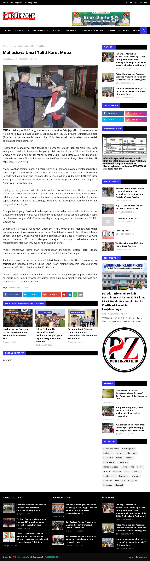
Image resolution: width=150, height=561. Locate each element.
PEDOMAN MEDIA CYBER (126, 218)
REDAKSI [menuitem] (19, 30)
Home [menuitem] (8, 30)
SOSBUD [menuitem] (9, 37)
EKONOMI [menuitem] (124, 30)
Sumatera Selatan (110, 467)
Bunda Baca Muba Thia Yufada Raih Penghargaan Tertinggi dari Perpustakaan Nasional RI (130, 427)
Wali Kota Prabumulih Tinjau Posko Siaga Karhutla (129, 244)
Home (5, 2)
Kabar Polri (108, 458)
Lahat (127, 471)
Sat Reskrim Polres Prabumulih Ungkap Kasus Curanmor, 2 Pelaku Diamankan (81, 525)
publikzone (9, 59)
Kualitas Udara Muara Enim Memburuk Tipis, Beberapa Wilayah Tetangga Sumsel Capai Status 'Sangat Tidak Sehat (32, 537)
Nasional (119, 485)
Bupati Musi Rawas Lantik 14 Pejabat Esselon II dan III (129, 207)
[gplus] (145, 2)
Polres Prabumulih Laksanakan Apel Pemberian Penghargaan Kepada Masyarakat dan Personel (48, 335)
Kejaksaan (107, 485)
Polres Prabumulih (111, 448)
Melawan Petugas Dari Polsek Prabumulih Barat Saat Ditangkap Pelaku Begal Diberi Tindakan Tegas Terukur (130, 192)
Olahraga (136, 471)
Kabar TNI (107, 480)
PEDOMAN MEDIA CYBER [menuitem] (91, 30)
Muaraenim (120, 480)
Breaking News (15, 287)
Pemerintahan (109, 462)
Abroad (129, 458)
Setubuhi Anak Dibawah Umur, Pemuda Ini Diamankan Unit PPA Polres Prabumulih (82, 334)
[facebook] (126, 2)
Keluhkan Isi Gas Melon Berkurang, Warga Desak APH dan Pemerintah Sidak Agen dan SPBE (131, 394)
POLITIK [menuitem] (111, 30)
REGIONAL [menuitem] (69, 30)
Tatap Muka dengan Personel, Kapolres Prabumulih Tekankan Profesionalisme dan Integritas (130, 77)
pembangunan (109, 476)
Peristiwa (117, 471)
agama (124, 467)
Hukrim (119, 458)
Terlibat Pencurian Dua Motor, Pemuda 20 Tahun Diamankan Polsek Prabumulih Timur (31, 522)
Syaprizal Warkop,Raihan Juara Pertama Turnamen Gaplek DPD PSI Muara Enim (130, 91)
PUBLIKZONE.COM (52, 557)
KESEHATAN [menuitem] (138, 30)
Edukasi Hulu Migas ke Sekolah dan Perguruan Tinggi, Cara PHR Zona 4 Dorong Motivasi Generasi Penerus (81, 509)
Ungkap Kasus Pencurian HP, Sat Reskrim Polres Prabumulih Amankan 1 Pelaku (16, 334)
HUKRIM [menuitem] (56, 30)
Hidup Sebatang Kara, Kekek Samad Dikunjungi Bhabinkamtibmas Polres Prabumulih (129, 411)
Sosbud (106, 471)
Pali (132, 467)
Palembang (123, 462)
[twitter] (131, 2)
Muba (14, 46)
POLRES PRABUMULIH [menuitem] (38, 30)
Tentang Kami (16, 2)
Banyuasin (132, 480)
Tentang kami (141, 557)
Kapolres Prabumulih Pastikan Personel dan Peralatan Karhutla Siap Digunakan (31, 507)
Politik (139, 467)
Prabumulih (108, 453)
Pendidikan (123, 476)
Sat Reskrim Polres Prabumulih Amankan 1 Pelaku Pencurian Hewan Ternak (81, 539)
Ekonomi (135, 476)
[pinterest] (140, 2)
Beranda (6, 46)
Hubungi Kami (31, 2)
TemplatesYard (24, 557)
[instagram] (136, 2)
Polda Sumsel (130, 453)
